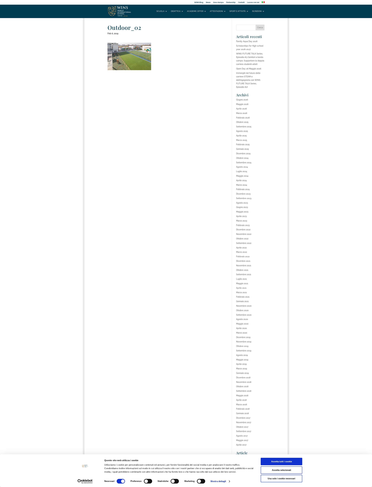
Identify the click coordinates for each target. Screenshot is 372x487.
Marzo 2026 (241, 113)
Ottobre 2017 (242, 427)
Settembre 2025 (243, 126)
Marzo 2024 (241, 185)
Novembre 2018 (243, 382)
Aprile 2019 (241, 364)
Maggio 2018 (242, 395)
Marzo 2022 (241, 252)
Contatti (241, 2)
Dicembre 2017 (243, 418)
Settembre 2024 (243, 162)
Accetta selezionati (281, 470)
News (208, 2)
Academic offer (195, 11)
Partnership (231, 2)
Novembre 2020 (244, 306)
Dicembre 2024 (243, 153)
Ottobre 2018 (242, 386)
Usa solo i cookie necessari (281, 478)
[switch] (148, 481)
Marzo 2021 (241, 292)
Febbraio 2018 (243, 409)
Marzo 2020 (241, 333)
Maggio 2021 (242, 283)
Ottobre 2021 (242, 270)
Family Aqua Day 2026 (246, 41)
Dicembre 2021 (243, 261)
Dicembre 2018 (243, 377)
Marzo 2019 (241, 368)
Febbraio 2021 (242, 297)
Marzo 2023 (241, 221)
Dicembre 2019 (243, 337)
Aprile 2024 (241, 180)
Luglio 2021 (241, 279)
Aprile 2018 (241, 400)
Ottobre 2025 (242, 122)
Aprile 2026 (241, 109)
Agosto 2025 (242, 131)
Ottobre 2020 (242, 310)
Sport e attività (237, 11)
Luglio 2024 (241, 171)
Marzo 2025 (241, 140)
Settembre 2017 (243, 431)
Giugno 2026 (242, 100)
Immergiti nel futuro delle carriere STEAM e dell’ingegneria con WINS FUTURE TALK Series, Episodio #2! (248, 80)
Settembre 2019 (243, 350)
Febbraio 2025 (243, 144)
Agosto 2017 (242, 436)
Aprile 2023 (241, 216)
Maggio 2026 (242, 104)
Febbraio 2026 (243, 118)
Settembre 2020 (244, 315)
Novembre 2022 (243, 234)
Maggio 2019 (242, 360)
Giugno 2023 (242, 207)
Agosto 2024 (242, 167)
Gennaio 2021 (242, 301)
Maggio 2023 (242, 212)
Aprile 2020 (241, 328)
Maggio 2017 (242, 440)
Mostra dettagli (218, 481)
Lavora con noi (253, 2)
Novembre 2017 (243, 422)
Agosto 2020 (242, 319)
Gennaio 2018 (242, 413)
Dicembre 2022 (243, 229)
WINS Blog (198, 2)
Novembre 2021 (243, 265)
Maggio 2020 (242, 324)
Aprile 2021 (241, 288)
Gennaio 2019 (242, 373)
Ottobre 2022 (242, 238)
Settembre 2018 (243, 391)
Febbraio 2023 (243, 225)
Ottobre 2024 (242, 158)
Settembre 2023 (243, 198)
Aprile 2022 (241, 247)
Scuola (160, 11)
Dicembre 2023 (243, 194)
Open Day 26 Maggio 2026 (248, 69)
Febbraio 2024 (243, 189)
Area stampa (218, 2)
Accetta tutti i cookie (281, 461)
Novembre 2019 (243, 341)
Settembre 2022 (243, 243)
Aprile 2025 (241, 135)
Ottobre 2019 (242, 346)
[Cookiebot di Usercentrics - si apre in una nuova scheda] (85, 481)
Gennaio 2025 (242, 149)
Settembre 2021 (243, 274)
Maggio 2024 (242, 176)
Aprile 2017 (241, 445)
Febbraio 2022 (243, 256)
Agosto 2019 (242, 355)
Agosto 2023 (242, 203)
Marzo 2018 (241, 404)
